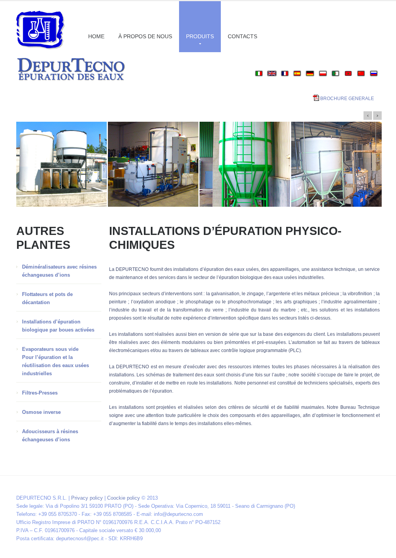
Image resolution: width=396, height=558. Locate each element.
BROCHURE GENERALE (347, 98)
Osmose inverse (41, 412)
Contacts (242, 36)
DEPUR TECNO (40, 30)
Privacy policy (87, 498)
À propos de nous (145, 36)
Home (96, 36)
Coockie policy (123, 498)
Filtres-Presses (40, 393)
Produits (200, 36)
